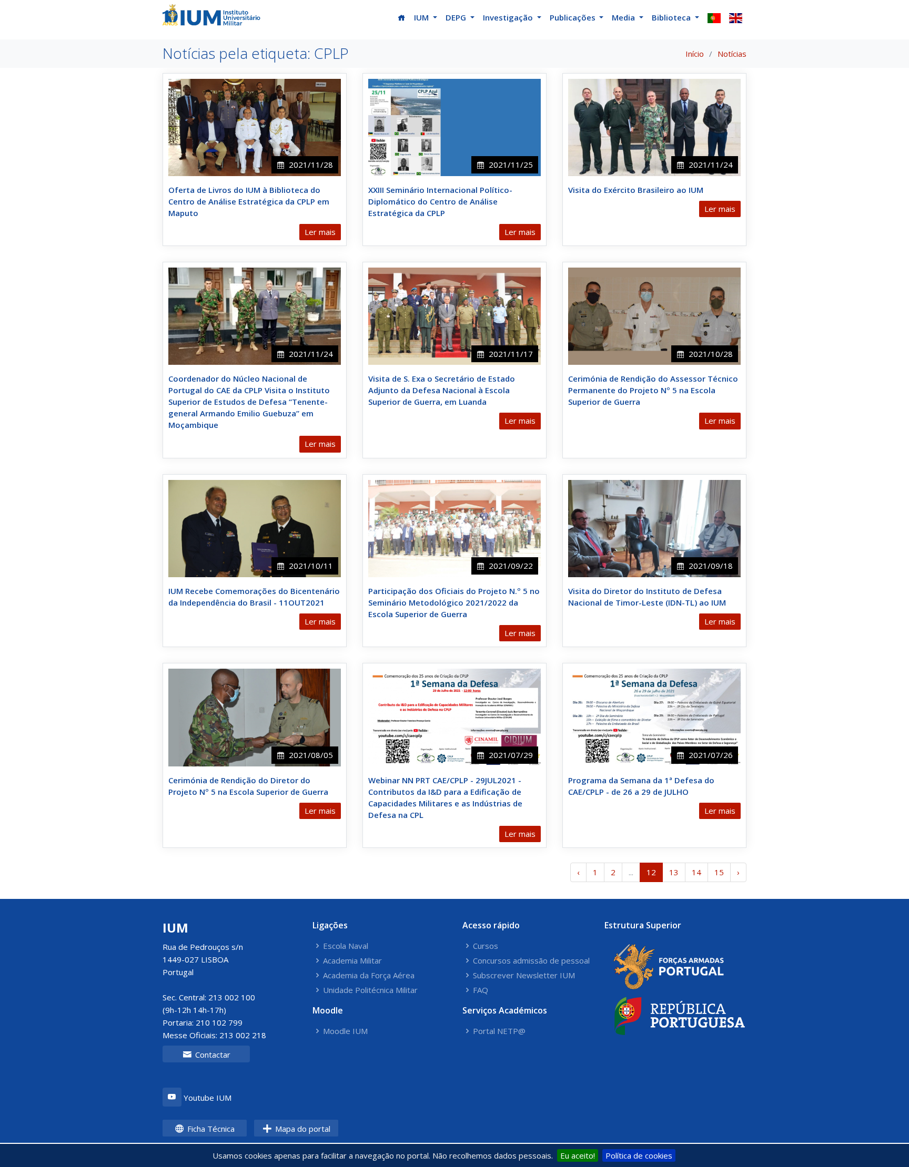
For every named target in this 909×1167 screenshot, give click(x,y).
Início (694, 53)
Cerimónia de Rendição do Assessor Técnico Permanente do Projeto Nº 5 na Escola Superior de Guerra (653, 390)
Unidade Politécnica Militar (370, 990)
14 (696, 872)
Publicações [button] (574, 17)
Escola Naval (345, 946)
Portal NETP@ (499, 1031)
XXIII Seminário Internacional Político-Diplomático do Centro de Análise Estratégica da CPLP (440, 201)
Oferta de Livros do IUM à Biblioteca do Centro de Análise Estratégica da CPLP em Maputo (248, 201)
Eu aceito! (577, 1155)
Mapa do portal (301, 1128)
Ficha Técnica (210, 1128)
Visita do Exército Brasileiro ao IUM (635, 190)
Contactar (211, 1054)
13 (674, 872)
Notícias (732, 53)
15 (719, 872)
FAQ (480, 990)
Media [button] (624, 17)
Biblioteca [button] (672, 17)
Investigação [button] (509, 17)
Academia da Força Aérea (369, 975)
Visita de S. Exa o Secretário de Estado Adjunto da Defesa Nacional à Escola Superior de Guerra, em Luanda (441, 390)
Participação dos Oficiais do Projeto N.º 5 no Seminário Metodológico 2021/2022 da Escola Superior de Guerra (454, 602)
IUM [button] (422, 17)
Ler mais (320, 232)
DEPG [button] (457, 17)
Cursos (485, 946)
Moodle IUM (345, 1031)
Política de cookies (638, 1155)
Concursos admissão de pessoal (531, 961)
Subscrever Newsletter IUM (524, 975)
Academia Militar (352, 961)
